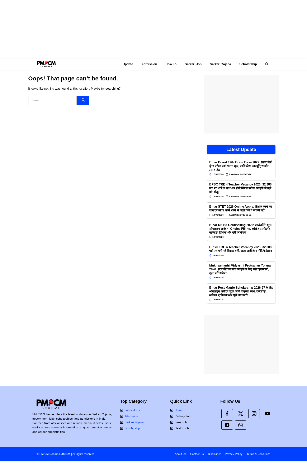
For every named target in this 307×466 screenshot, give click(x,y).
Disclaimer (214, 454)
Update (128, 64)
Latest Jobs (132, 410)
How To (170, 64)
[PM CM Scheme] (46, 64)
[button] (267, 64)
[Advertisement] (153, 29)
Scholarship (248, 64)
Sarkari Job (193, 64)
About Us (180, 454)
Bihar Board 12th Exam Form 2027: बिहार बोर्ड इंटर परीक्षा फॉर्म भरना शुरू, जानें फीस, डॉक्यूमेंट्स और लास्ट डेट (240, 165)
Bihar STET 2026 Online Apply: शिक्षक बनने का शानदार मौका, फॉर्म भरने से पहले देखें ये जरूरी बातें (240, 208)
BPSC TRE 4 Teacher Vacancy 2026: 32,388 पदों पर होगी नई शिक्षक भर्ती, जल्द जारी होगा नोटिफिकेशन (240, 249)
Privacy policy (233, 454)
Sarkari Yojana (220, 64)
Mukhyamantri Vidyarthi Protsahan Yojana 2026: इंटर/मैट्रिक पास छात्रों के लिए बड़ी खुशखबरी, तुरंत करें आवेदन (240, 269)
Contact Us (197, 454)
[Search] (83, 100)
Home (179, 410)
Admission (149, 64)
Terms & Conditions (258, 454)
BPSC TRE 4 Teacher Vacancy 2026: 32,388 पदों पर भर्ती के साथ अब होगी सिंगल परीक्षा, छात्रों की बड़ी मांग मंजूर (240, 188)
